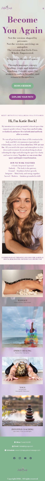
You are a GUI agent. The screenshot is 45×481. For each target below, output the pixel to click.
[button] (43, 8)
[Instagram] (19, 458)
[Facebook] (14, 458)
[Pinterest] (30, 458)
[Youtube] (25, 458)
